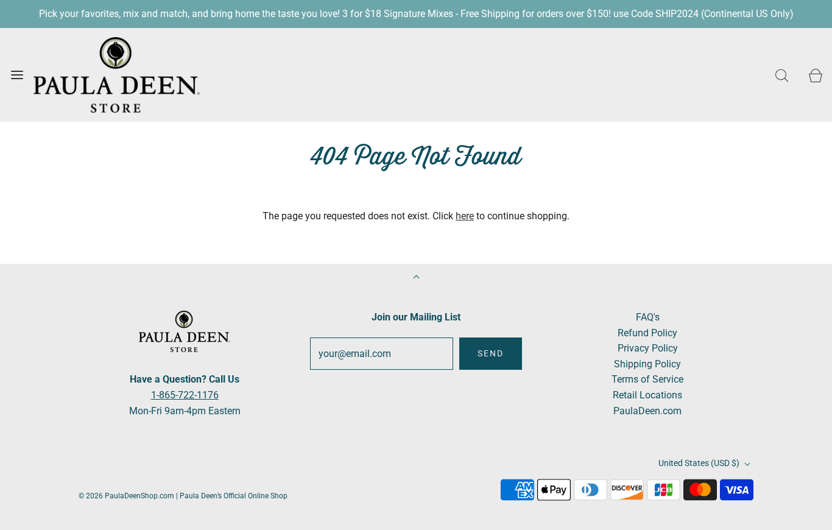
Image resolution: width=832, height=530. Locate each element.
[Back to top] (416, 278)
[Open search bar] (782, 74)
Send (491, 353)
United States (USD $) (699, 463)
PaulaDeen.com (647, 411)
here (465, 216)
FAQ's (648, 317)
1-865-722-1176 (185, 395)
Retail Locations (647, 395)
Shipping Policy (647, 364)
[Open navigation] (16, 74)
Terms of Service (647, 379)
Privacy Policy (648, 348)
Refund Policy (647, 333)
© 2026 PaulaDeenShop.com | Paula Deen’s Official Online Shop (183, 496)
